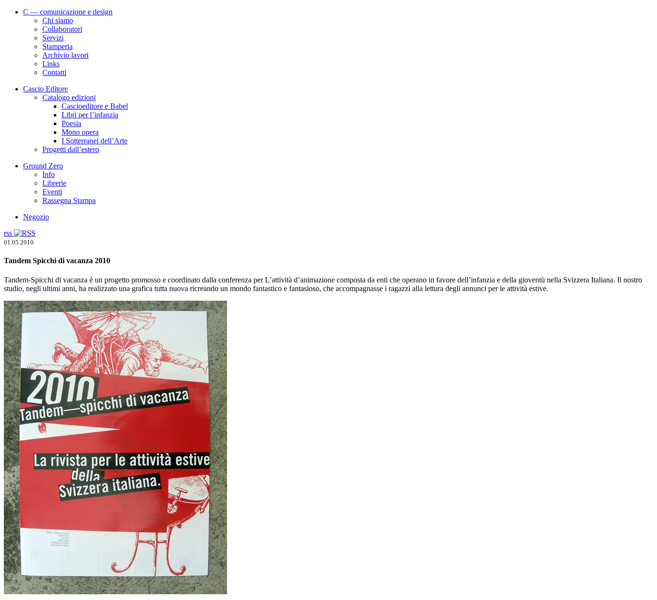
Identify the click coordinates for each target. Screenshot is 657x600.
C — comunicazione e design (68, 12)
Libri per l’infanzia (90, 115)
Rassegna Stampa (69, 200)
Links (51, 64)
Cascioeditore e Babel (95, 106)
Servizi (52, 38)
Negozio (36, 217)
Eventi (52, 192)
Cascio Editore (45, 89)
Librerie (54, 183)
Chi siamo (57, 20)
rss (9, 233)
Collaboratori (62, 29)
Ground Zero (43, 166)
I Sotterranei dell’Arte (94, 141)
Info (48, 174)
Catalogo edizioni (69, 97)
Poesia (71, 123)
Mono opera (80, 132)
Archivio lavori (65, 55)
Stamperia (57, 46)
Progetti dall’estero (70, 149)
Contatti (54, 72)
